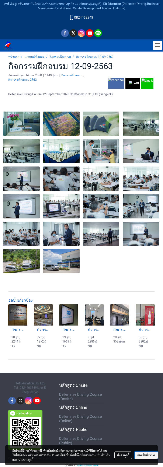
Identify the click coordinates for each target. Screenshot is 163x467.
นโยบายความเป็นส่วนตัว (95, 455)
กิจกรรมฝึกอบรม (72, 75)
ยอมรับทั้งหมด (146, 455)
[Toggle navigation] (157, 45)
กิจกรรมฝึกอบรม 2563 (22, 79)
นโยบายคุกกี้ (25, 459)
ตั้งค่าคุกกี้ (123, 455)
